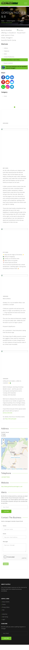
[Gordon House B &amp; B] (15, 454)
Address (6, 48)
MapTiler (13, 468)
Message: (5, 541)
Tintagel (19, 21)
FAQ (3, 610)
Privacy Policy (5, 607)
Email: (4, 533)
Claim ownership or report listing (11, 59)
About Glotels (5, 602)
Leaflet (8, 468)
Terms (4, 604)
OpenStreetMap (19, 468)
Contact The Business (9, 57)
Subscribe (6, 511)
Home (2, 21)
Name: (4, 526)
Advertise (4, 614)
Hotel (5, 96)
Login (3, 619)
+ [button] (3, 440)
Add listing (5, 617)
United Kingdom (11, 21)
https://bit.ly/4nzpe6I (10, 419)
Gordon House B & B (15, 457)
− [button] (3, 442)
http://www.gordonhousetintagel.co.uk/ (11, 486)
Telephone (6, 51)
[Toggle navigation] (25, 3)
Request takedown (8, 63)
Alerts (5, 54)
